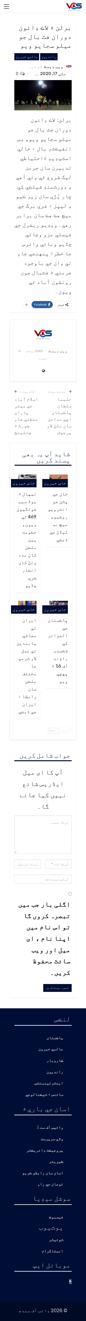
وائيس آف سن (51, 1128)
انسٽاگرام (52, 1251)
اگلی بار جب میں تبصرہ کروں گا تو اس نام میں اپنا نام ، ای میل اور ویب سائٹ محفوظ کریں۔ (44, 938)
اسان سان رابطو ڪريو (42, 1173)
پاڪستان (55, 1038)
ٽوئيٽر (56, 1240)
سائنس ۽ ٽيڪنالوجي (44, 1095)
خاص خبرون (55, 483)
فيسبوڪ (56, 1217)
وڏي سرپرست (52, 1139)
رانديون (48, 56)
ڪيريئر (56, 1162)
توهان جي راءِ (50, 1184)
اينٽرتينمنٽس (49, 1083)
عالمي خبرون (27, 56)
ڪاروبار (55, 1061)
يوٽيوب (51, 1227)
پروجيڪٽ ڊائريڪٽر (45, 1150)
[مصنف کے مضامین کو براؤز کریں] (43, 334)
